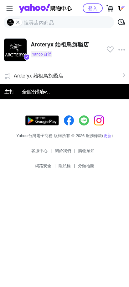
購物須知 (86, 150)
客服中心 (39, 150)
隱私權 (65, 165)
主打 (9, 91)
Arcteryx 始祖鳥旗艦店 (38, 75)
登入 (92, 8)
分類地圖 (86, 165)
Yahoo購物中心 (45, 8)
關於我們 (63, 150)
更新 (107, 135)
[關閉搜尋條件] (18, 22)
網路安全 (43, 165)
